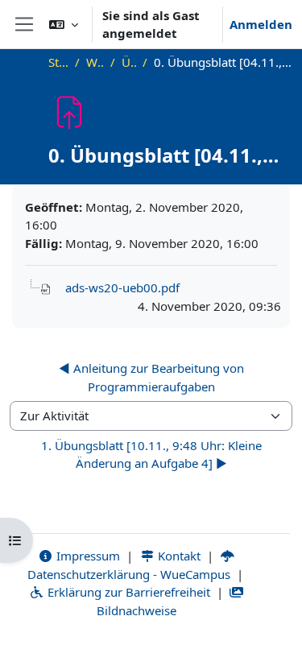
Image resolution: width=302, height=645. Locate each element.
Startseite (58, 62)
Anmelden (261, 24)
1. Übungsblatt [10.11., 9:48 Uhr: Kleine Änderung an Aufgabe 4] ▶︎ (151, 454)
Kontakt (178, 556)
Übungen (128, 62)
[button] (64, 24)
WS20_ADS (95, 62)
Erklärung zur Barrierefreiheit (127, 592)
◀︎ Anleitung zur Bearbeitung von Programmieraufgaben (151, 377)
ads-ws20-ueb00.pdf (122, 287)
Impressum (86, 556)
